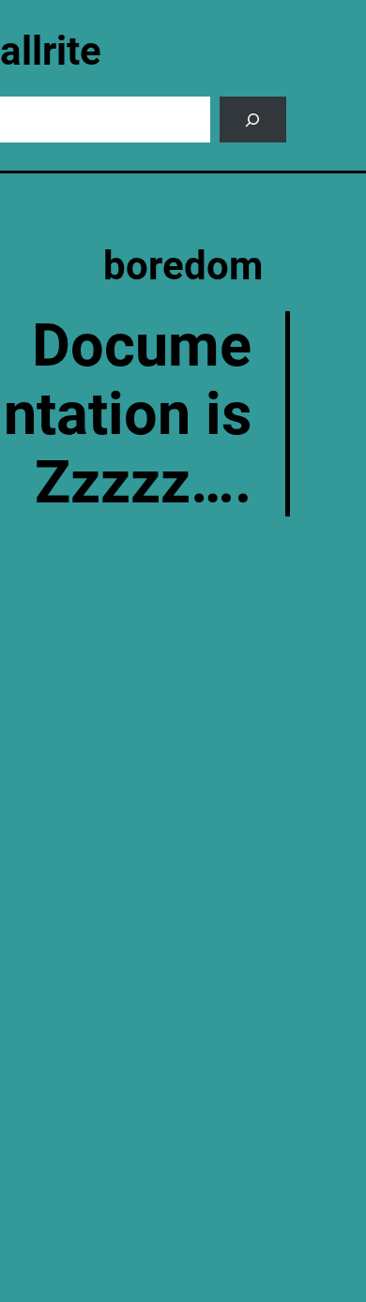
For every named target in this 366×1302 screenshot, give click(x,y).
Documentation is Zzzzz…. (128, 413)
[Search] (253, 119)
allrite (50, 51)
